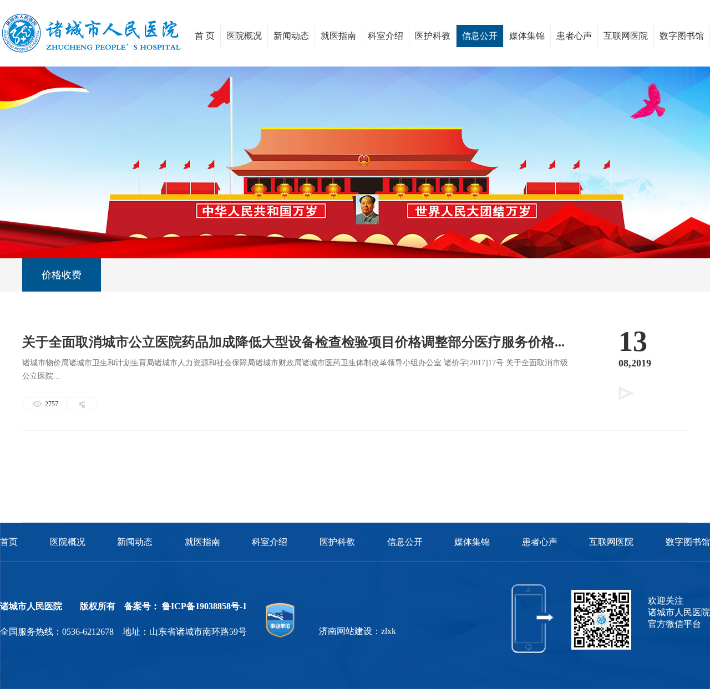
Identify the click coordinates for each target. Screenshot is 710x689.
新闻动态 (291, 35)
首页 (9, 542)
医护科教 (432, 35)
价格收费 (62, 274)
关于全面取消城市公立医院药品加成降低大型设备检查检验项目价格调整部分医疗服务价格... (293, 342)
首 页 (205, 35)
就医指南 (338, 35)
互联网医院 (626, 35)
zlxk (388, 631)
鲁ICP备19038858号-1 (204, 606)
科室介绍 (385, 35)
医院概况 (244, 35)
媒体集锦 (527, 35)
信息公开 (480, 35)
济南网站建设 (345, 631)
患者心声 (574, 35)
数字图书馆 (682, 35)
